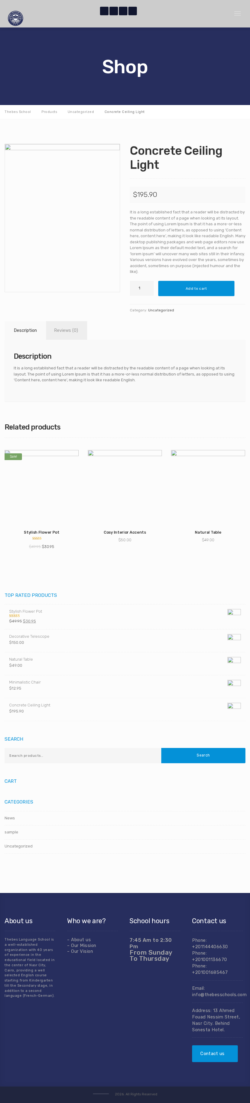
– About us (79, 939)
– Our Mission (81, 945)
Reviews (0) (66, 330)
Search (203, 755)
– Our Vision (80, 951)
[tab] (24, 330)
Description (25, 330)
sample (11, 832)
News (10, 818)
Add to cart (196, 288)
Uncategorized (161, 310)
